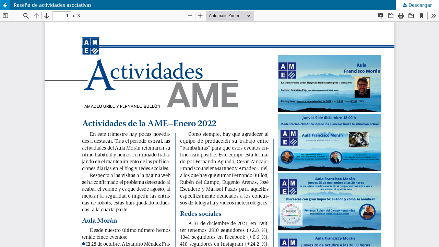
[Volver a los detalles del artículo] (5, 5)
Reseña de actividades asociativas (53, 5)
